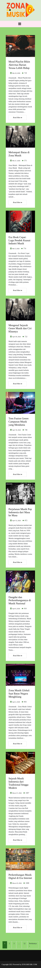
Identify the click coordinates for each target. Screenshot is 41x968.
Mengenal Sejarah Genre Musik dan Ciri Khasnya (20, 328)
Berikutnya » (33, 945)
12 (24, 943)
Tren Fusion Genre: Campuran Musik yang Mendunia (19, 421)
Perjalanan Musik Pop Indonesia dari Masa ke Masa (20, 512)
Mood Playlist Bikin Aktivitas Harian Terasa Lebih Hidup (19, 64)
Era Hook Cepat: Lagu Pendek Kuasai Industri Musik (19, 240)
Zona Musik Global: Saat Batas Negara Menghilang (19, 693)
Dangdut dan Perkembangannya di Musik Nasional (20, 600)
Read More (17, 117)
